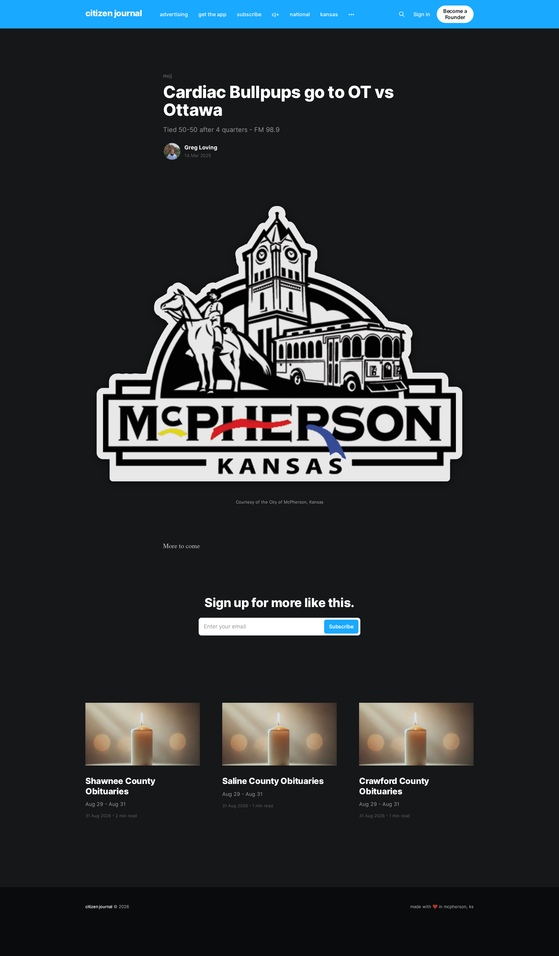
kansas (329, 14)
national (300, 14)
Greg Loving (200, 147)
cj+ (276, 14)
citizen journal (113, 13)
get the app (212, 14)
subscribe (249, 14)
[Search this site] (402, 14)
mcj (167, 75)
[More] (351, 14)
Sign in (421, 14)
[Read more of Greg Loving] (172, 151)
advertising (174, 14)
